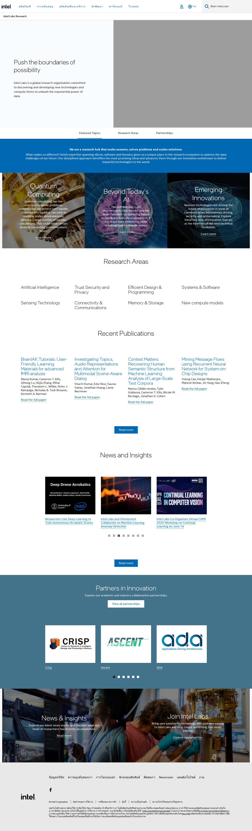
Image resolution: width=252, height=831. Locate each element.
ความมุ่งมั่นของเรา (80, 777)
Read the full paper (33, 400)
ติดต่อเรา (149, 777)
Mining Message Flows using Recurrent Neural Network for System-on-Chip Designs (204, 366)
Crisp (48, 668)
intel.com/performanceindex (156, 810)
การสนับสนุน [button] (45, 6)
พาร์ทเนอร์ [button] (115, 6)
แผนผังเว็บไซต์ (186, 777)
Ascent (105, 668)
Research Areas (128, 133)
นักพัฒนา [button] (97, 6)
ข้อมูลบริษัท (56, 777)
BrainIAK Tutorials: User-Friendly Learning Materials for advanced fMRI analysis (44, 366)
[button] (126, 297)
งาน (201, 777)
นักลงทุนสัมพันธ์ (129, 777)
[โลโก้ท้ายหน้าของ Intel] (28, 796)
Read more (126, 430)
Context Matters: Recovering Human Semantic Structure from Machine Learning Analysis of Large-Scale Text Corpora (151, 371)
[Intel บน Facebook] (50, 790)
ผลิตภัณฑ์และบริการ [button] (72, 6)
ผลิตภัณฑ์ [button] (25, 6)
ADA (159, 668)
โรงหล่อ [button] (133, 6)
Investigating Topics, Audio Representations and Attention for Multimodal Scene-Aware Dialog (98, 368)
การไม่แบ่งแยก (105, 777)
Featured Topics (89, 133)
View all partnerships (126, 604)
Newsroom (166, 777)
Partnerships (164, 133)
